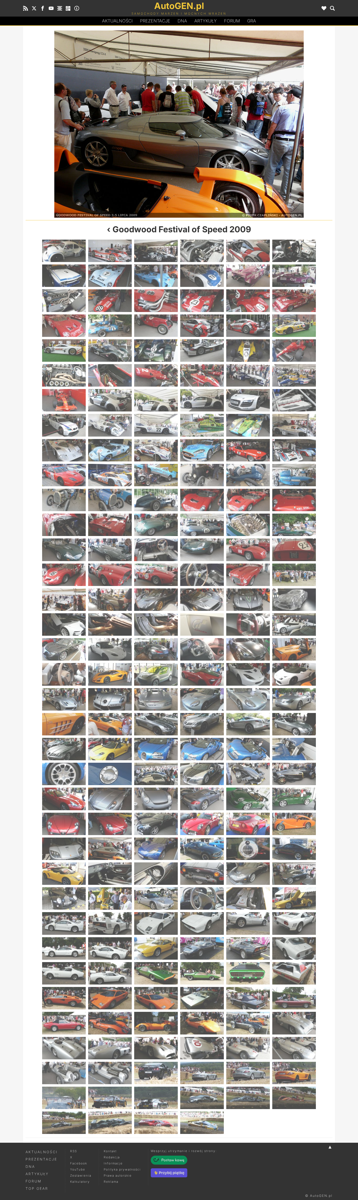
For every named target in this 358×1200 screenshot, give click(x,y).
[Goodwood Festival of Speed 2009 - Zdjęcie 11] (248, 275)
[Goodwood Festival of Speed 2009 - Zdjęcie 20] (110, 325)
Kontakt (110, 1151)
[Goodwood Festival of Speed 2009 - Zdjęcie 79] (64, 575)
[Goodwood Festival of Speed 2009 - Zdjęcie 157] (64, 898)
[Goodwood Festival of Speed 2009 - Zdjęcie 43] (64, 425)
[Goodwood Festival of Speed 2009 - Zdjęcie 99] (156, 649)
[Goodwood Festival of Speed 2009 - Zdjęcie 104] (110, 674)
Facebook (78, 1163)
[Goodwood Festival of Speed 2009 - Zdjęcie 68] (110, 525)
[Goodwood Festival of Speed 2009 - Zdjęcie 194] (110, 1048)
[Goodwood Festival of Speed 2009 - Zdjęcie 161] (248, 898)
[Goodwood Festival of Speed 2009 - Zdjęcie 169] (64, 948)
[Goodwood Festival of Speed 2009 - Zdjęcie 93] (156, 624)
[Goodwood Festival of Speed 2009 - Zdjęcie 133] (64, 799)
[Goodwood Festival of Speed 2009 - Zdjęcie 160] (202, 898)
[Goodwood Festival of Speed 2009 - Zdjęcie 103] (64, 674)
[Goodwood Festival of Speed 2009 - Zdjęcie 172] (202, 948)
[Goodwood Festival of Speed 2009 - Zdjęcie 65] (248, 500)
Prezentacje (155, 20)
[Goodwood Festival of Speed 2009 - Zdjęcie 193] (64, 1048)
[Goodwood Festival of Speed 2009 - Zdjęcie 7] (64, 275)
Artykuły (205, 20)
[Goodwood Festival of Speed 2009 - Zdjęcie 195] (156, 1048)
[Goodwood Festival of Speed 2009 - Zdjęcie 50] (110, 450)
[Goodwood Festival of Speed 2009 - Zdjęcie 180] (294, 973)
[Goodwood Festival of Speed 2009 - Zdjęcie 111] (156, 699)
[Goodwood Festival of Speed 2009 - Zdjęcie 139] (64, 824)
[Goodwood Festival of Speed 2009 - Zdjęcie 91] (64, 624)
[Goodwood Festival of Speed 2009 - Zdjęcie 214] (202, 1123)
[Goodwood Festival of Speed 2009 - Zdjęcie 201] (156, 1073)
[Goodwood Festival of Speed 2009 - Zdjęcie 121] (64, 749)
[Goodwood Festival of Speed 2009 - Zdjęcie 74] (110, 549)
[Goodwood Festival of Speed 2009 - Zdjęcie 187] (64, 1023)
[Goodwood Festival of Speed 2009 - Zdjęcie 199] (64, 1073)
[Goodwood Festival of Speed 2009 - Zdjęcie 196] (202, 1048)
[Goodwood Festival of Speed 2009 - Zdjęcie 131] (248, 774)
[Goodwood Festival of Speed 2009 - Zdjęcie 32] (110, 375)
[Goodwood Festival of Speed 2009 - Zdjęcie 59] (248, 475)
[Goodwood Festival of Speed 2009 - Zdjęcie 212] (110, 1123)
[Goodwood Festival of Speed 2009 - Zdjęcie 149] (248, 849)
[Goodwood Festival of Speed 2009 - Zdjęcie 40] (202, 400)
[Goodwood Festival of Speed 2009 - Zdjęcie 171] (156, 948)
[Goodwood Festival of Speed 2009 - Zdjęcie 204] (294, 1073)
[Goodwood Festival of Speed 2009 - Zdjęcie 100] (202, 649)
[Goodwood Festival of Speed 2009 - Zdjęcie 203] (248, 1073)
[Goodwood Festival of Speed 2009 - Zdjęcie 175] (64, 973)
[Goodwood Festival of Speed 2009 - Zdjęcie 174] (294, 948)
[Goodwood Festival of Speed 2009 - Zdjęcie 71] (248, 525)
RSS (73, 1151)
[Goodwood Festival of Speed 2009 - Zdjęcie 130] (202, 774)
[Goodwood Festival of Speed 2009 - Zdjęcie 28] (202, 350)
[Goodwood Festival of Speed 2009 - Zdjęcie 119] (248, 724)
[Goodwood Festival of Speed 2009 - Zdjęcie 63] (156, 500)
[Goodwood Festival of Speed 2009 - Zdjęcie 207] (156, 1098)
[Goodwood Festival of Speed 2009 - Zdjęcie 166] (202, 923)
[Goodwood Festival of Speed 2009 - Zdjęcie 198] (294, 1048)
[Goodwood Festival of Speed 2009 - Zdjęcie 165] (156, 923)
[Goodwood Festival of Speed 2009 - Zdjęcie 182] (110, 998)
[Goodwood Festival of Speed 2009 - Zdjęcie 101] (248, 649)
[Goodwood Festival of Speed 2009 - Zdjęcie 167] (248, 923)
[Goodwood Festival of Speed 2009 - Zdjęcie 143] (248, 824)
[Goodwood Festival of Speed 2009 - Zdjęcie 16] (202, 300)
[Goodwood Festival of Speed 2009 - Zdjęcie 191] (248, 1023)
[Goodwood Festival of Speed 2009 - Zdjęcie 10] (202, 275)
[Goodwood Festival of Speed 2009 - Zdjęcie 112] (202, 699)
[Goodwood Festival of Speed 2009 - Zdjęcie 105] (156, 674)
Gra (251, 20)
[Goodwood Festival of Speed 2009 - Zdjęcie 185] (248, 998)
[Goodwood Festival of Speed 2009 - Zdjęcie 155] (248, 873)
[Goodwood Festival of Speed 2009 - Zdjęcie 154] (202, 873)
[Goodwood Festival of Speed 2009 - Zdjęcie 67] (64, 525)
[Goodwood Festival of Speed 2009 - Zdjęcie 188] (110, 1023)
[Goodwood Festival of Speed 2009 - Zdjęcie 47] (248, 425)
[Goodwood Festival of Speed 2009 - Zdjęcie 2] (110, 251)
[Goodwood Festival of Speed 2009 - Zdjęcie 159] (156, 898)
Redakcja (112, 1157)
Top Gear (37, 1188)
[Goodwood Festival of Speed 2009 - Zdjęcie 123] (156, 749)
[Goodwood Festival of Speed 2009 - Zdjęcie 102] (294, 649)
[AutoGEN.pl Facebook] (42, 8)
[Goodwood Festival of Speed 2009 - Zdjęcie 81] (156, 575)
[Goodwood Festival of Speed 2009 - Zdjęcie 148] (202, 849)
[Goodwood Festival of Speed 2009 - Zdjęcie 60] (294, 475)
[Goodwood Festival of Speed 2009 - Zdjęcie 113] (248, 699)
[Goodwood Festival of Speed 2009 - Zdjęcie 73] (64, 549)
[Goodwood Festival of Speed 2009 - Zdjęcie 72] (294, 525)
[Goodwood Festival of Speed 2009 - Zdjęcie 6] (294, 251)
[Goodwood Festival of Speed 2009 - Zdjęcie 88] (202, 599)
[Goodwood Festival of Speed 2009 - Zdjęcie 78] (294, 549)
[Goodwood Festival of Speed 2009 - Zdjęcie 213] (156, 1123)
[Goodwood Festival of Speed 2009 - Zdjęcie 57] (156, 475)
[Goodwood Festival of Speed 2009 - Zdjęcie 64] (202, 500)
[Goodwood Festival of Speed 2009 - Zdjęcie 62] (110, 500)
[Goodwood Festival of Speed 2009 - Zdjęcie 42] (294, 400)
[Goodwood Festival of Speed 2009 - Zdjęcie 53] (248, 450)
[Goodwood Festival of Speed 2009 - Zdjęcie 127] (64, 774)
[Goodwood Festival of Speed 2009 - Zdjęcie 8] (110, 275)
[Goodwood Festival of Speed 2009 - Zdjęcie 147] (255, 124)
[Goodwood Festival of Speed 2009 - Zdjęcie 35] (248, 375)
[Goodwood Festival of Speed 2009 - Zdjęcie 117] (156, 724)
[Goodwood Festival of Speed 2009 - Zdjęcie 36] (294, 375)
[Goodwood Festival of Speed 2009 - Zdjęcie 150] (294, 849)
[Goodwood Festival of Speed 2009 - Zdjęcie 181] (64, 998)
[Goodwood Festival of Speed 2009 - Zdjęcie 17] (248, 300)
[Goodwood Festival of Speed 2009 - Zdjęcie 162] (294, 898)
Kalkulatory (80, 1181)
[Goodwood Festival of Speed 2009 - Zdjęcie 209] (248, 1098)
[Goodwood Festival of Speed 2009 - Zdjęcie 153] (156, 873)
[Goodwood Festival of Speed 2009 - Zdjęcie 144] (294, 824)
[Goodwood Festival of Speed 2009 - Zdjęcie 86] (110, 599)
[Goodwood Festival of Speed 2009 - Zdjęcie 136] (202, 799)
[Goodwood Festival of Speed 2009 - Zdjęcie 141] (156, 824)
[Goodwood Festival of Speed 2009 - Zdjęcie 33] (156, 375)
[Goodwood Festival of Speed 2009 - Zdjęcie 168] (294, 923)
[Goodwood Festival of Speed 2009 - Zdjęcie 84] (294, 575)
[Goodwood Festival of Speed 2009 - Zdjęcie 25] (64, 350)
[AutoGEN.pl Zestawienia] (59, 8)
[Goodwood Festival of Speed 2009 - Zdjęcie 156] (294, 873)
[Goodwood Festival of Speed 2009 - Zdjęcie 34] (202, 375)
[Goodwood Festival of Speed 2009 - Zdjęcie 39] (156, 400)
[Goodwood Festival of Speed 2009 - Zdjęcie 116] (110, 724)
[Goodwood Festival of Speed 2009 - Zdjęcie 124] (202, 749)
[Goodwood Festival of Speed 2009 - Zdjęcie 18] (294, 300)
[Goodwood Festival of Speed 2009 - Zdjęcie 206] (110, 1098)
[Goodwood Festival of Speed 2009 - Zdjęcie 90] (294, 599)
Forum (232, 20)
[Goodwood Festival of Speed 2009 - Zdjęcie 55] (64, 475)
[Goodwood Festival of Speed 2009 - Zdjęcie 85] (64, 599)
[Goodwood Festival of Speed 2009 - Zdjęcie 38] (110, 400)
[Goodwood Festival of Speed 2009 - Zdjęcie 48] (294, 425)
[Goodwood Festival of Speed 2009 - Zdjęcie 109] (64, 699)
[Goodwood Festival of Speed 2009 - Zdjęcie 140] (110, 824)
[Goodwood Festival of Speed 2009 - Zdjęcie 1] (64, 251)
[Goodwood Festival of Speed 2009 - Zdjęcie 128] (110, 774)
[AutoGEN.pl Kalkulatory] (68, 8)
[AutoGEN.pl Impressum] (76, 8)
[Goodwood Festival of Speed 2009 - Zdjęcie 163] (64, 923)
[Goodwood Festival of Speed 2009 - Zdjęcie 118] (202, 724)
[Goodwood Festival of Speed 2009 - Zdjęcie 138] (294, 799)
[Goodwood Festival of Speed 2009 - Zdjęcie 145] (102, 124)
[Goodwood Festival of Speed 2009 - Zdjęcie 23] (248, 325)
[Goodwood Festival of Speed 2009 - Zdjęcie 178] (202, 973)
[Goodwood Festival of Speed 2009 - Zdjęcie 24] (294, 325)
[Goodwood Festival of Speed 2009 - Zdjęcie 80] (110, 575)
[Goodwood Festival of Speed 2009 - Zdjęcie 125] (248, 749)
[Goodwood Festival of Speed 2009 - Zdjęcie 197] (248, 1048)
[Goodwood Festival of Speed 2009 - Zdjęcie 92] (110, 624)
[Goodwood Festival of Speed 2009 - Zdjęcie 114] (294, 699)
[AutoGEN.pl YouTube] (51, 8)
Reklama (111, 1181)
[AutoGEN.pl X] (34, 8)
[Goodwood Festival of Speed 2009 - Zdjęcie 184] (202, 998)
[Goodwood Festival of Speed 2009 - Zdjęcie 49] (64, 450)
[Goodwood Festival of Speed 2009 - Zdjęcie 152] (110, 873)
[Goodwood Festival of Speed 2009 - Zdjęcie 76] (202, 549)
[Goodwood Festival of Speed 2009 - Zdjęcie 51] (156, 450)
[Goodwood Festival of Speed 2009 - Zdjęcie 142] (202, 824)
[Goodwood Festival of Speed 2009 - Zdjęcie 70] (202, 525)
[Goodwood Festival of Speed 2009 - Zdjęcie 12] (294, 275)
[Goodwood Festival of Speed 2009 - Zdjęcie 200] (110, 1073)
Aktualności (117, 20)
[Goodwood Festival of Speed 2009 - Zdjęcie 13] (64, 300)
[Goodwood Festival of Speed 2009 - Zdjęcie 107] (248, 674)
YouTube (77, 1169)
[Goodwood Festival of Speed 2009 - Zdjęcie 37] (64, 400)
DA (182, 20)
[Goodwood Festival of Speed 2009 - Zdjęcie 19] (64, 325)
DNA (30, 1166)
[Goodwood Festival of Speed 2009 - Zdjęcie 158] (110, 898)
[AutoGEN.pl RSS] (25, 8)
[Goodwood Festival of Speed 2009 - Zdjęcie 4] (202, 251)
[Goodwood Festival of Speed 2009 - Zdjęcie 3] (156, 251)
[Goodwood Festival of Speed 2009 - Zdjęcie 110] (110, 699)
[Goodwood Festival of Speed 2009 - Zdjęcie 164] (110, 923)
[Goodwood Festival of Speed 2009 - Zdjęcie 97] (64, 649)
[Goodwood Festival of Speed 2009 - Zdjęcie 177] (156, 973)
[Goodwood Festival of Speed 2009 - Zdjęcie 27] (156, 350)
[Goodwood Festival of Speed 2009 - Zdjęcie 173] (248, 948)
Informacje (113, 1163)
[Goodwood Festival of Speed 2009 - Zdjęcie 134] (110, 799)
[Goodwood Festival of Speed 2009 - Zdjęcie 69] (156, 525)
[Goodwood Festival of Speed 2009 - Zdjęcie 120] (294, 724)
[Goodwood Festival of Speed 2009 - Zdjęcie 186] (294, 998)
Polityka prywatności (122, 1169)
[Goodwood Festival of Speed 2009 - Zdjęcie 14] (110, 300)
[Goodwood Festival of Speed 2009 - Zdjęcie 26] (110, 350)
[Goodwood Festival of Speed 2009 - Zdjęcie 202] (202, 1073)
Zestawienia (80, 1175)
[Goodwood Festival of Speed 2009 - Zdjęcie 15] (156, 300)
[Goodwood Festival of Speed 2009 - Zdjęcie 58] (202, 475)
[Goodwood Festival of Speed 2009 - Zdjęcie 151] (64, 873)
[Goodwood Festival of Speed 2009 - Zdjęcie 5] (248, 251)
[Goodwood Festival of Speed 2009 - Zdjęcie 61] (64, 500)
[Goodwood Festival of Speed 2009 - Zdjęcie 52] (202, 450)
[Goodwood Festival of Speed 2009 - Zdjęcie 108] (294, 674)
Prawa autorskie (118, 1175)
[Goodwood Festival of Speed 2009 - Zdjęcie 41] (248, 400)
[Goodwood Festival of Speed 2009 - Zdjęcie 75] (156, 549)
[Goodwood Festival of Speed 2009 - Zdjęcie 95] (248, 624)
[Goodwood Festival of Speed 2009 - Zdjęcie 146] (110, 849)
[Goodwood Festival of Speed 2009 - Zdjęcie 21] (156, 325)
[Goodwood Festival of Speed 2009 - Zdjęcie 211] (64, 1123)
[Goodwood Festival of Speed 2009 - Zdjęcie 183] (156, 998)
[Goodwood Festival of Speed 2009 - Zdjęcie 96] (294, 624)
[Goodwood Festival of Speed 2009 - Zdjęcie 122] (110, 749)
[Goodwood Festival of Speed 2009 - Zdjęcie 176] (110, 973)
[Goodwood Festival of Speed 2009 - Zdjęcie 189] (156, 1023)
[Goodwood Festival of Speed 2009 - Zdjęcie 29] (248, 350)
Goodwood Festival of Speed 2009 (182, 229)
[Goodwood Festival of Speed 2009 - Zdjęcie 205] (64, 1098)
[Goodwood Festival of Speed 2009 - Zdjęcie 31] (64, 375)
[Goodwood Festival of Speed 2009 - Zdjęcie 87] (156, 599)
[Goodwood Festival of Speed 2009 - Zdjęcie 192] (294, 1023)
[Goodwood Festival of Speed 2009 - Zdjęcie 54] (294, 450)
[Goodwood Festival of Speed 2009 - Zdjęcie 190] (202, 1023)
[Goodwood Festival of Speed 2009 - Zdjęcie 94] (202, 624)
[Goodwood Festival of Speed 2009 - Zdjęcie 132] (294, 774)
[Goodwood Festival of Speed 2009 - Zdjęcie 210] (294, 1098)
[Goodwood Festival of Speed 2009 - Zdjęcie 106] (202, 674)
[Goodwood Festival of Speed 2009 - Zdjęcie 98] (110, 649)
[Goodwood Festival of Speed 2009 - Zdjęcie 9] (156, 275)
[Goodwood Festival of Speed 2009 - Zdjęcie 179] (248, 973)
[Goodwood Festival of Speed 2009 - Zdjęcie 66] (294, 500)
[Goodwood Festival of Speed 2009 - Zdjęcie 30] (294, 350)
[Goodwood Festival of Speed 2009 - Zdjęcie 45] (156, 425)
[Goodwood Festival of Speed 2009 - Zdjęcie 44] (110, 425)
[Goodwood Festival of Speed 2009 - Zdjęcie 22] (202, 325)
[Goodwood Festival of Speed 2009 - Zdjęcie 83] (248, 575)
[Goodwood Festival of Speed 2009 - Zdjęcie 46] (202, 425)
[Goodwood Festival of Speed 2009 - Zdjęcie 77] (248, 549)
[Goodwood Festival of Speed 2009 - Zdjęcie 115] (64, 724)
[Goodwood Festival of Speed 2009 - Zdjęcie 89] (248, 599)
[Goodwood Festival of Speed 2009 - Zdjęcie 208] (202, 1098)
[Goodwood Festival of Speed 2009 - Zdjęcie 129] (156, 774)
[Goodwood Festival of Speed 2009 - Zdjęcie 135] (156, 799)
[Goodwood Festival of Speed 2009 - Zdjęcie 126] (294, 749)
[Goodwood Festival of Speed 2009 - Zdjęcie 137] (248, 799)
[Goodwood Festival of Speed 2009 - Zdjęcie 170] (110, 948)
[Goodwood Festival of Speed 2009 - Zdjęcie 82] (202, 575)
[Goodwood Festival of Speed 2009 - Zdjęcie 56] (110, 475)
